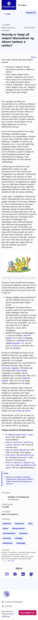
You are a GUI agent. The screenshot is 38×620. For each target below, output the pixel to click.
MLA (13, 561)
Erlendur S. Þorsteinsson (18, 497)
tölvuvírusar (19, 524)
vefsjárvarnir (7, 543)
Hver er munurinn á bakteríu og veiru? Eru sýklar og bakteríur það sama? (21, 465)
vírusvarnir (7, 538)
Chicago (4, 561)
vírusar (5, 528)
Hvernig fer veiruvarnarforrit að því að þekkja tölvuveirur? (20, 456)
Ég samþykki (26, 613)
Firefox (15, 345)
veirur (30, 524)
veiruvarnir (23, 533)
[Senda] (6, 574)
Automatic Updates (10, 368)
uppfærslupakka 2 (14, 343)
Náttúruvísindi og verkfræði (8, 29)
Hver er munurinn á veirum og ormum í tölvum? (19, 443)
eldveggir (18, 538)
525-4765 (8, 606)
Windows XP (22, 340)
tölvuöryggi (20, 543)
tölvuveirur (7, 524)
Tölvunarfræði (29, 28)
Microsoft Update (19, 370)
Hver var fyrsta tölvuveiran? (18, 450)
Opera (28, 410)
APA (9, 561)
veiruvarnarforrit (18, 528)
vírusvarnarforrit (9, 533)
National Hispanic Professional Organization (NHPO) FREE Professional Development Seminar (19, 480)
